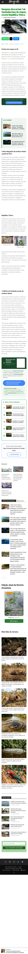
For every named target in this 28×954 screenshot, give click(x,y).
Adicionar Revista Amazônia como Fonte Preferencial (13, 382)
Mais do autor (20, 501)
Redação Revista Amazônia (9, 17)
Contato (20, 867)
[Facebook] (5, 861)
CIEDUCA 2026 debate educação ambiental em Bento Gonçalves (18, 810)
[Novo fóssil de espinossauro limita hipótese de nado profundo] (5, 819)
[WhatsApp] (18, 861)
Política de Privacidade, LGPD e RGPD (13, 868)
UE (9, 52)
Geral (6, 44)
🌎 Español (23, 870)
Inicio (3, 44)
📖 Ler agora (14, 621)
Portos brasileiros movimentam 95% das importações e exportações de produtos (18, 477)
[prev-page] (3, 578)
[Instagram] (9, 861)
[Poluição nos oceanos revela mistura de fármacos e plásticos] (5, 803)
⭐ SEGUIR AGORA (14, 454)
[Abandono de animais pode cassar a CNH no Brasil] (5, 826)
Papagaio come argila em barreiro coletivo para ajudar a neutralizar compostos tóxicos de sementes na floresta (14, 786)
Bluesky (16, 38)
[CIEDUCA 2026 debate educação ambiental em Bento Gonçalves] (5, 811)
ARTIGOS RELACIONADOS (8, 501)
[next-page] (5, 578)
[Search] (26, 2)
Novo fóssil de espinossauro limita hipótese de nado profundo (17, 818)
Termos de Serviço (6, 870)
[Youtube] (22, 861)
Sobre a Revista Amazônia (11, 867)
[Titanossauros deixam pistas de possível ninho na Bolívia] (5, 834)
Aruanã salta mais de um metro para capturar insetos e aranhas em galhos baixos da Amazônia (13, 760)
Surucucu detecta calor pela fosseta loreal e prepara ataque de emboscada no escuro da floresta (13, 658)
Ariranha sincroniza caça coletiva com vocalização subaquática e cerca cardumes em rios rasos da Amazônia (13, 735)
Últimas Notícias (15, 870)
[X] (14, 861)
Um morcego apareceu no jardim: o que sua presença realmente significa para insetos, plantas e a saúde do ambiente (18, 532)
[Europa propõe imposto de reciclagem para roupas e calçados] (7, 469)
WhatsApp (5, 38)
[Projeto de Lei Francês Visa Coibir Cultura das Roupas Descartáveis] (7, 485)
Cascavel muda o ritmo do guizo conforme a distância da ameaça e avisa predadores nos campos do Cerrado (13, 684)
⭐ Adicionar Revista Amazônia (14, 102)
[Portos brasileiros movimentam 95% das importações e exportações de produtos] (18, 469)
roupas (8, 58)
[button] (2, 2)
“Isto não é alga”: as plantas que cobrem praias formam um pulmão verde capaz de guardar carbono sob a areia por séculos (18, 521)
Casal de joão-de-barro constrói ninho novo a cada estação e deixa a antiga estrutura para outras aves (13, 709)
